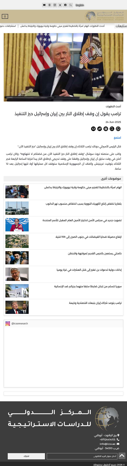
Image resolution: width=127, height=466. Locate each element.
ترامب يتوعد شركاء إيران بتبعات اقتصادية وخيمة (95, 302)
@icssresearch (19, 323)
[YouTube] (44, 5)
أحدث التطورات (113, 106)
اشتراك (26, 456)
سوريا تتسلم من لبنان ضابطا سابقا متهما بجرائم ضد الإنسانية (88, 286)
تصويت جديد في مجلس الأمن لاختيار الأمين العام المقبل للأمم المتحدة (82, 220)
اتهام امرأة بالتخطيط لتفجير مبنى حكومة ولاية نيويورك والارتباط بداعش (83, 187)
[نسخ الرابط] (99, 128)
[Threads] (49, 5)
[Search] (70, 5)
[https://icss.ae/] (63, 418)
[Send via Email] (93, 128)
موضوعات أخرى (111, 178)
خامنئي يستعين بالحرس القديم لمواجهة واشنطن (95, 253)
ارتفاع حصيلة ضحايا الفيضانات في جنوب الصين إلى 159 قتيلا (88, 236)
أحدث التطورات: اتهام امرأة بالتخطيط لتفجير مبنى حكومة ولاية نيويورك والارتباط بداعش (70, 26)
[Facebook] (65, 5)
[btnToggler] (5, 16)
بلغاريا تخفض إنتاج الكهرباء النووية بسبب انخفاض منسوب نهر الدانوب (84, 203)
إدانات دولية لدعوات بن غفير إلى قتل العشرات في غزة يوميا (89, 269)
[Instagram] (55, 5)
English (80, 5)
